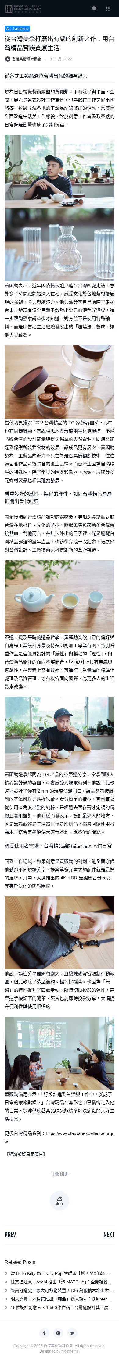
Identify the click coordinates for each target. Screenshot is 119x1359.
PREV (10, 1235)
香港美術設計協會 (26, 59)
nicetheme (70, 1351)
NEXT (108, 1235)
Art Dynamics (17, 29)
